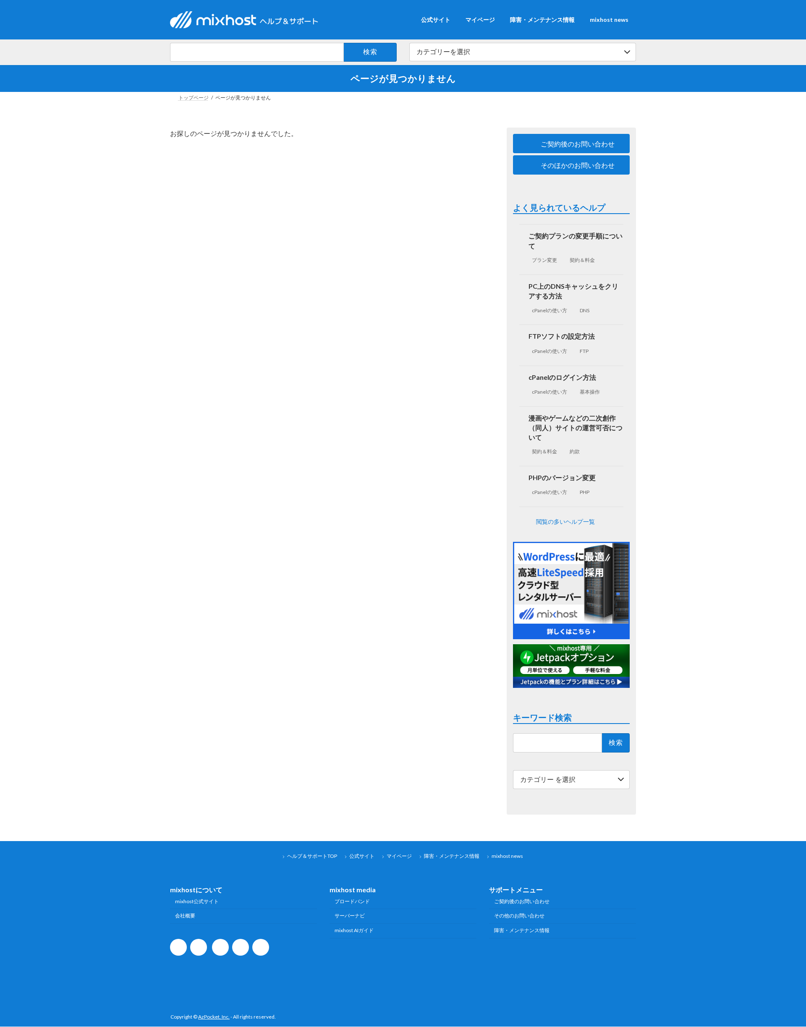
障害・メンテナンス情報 (451, 856)
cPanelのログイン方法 (563, 377)
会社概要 (185, 916)
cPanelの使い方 (549, 310)
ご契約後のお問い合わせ (522, 901)
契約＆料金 (582, 260)
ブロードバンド (352, 901)
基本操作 (590, 392)
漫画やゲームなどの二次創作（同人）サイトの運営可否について (576, 427)
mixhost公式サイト (197, 901)
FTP (584, 351)
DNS (585, 310)
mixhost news (507, 856)
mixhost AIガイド (354, 931)
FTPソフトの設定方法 (562, 336)
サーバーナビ (350, 916)
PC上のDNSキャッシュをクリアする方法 (574, 290)
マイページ (399, 856)
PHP (585, 492)
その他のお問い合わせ (519, 916)
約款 (575, 451)
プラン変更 (544, 260)
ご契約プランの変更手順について (576, 240)
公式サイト (361, 856)
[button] (571, 143)
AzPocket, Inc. (214, 1017)
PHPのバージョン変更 (562, 477)
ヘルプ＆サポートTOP (312, 856)
